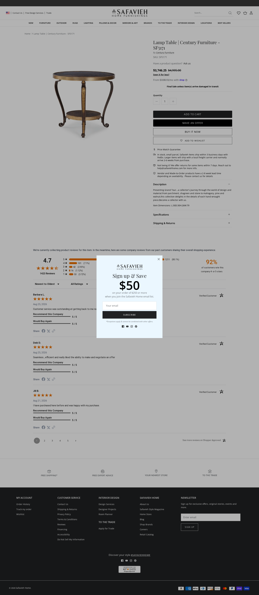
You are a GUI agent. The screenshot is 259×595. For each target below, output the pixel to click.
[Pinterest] (136, 326)
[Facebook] (123, 326)
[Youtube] (127, 326)
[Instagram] (132, 326)
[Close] (158, 259)
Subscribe (129, 314)
